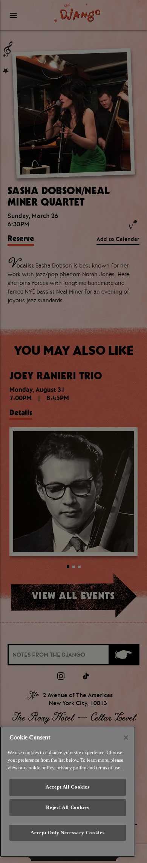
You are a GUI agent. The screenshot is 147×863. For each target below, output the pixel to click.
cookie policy (40, 767)
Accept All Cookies (68, 787)
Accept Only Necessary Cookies (67, 832)
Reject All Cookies (67, 807)
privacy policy (71, 767)
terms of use (108, 767)
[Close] (126, 737)
